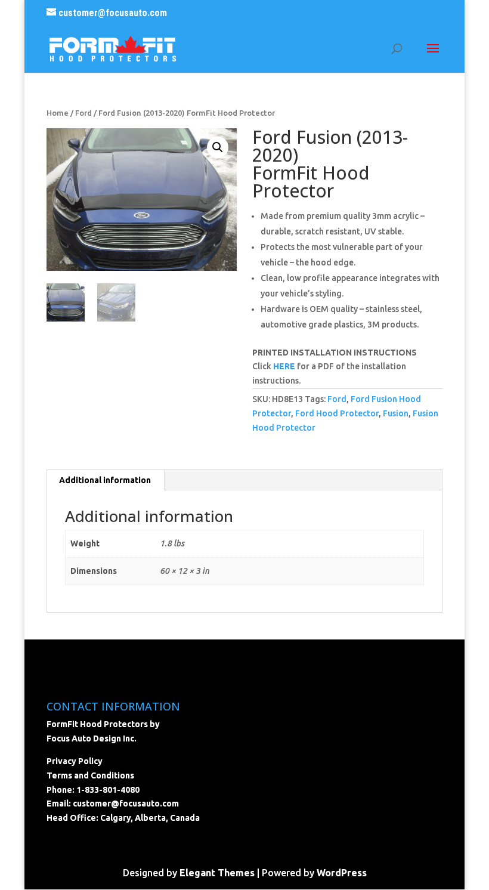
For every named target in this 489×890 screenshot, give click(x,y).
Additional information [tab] (105, 480)
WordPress (342, 872)
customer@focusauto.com (126, 803)
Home (58, 113)
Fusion (395, 413)
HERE (284, 366)
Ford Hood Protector (337, 413)
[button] (217, 147)
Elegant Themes (217, 872)
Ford (83, 113)
